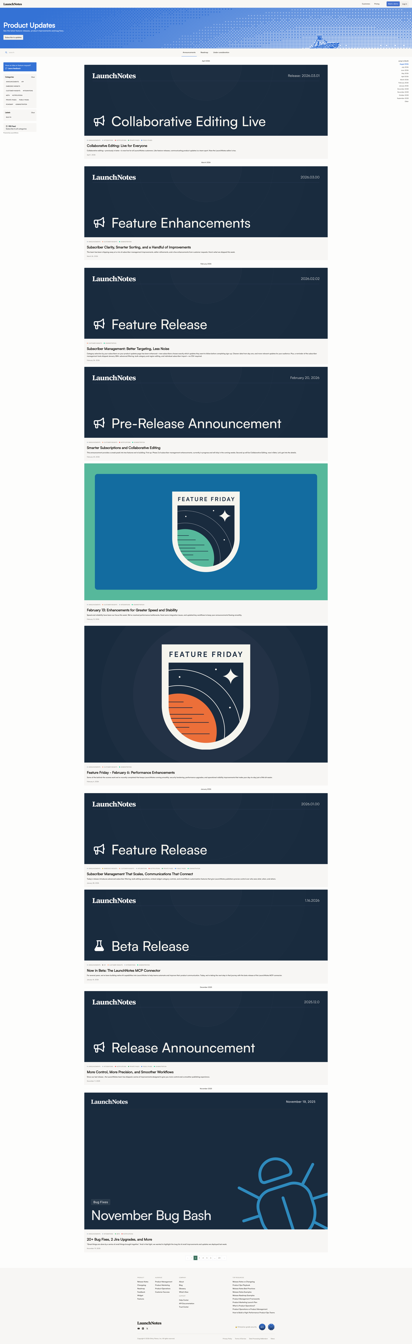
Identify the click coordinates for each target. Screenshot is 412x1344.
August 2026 (404, 64)
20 (219, 1258)
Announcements (189, 52)
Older (407, 101)
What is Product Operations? (244, 1306)
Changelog (141, 1285)
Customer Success (162, 1292)
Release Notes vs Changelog (244, 1282)
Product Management (163, 1282)
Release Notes (142, 1282)
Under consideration (221, 52)
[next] (224, 1258)
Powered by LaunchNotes (10, 133)
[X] (147, 1328)
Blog (181, 1285)
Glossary (182, 1288)
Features (140, 1299)
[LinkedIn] (143, 1328)
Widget (140, 1295)
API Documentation (186, 1303)
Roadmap (204, 52)
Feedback (141, 1292)
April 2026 (405, 76)
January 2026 (404, 86)
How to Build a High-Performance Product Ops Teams (254, 1312)
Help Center (184, 1300)
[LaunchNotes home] (149, 1322)
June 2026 (405, 70)
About (181, 1282)
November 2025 (403, 92)
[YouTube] (138, 1328)
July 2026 (405, 67)
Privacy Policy (227, 1338)
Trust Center (184, 1307)
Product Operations (162, 1288)
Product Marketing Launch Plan (245, 1302)
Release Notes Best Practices (244, 1288)
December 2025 (403, 89)
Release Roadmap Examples (243, 1295)
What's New (183, 1292)
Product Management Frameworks (246, 1299)
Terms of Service (240, 1338)
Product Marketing (162, 1285)
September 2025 (403, 98)
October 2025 (404, 95)
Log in (404, 4)
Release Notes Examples (242, 1292)
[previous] (187, 1258)
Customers (366, 4)
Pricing (376, 4)
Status (273, 1338)
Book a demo (393, 4)
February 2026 (403, 83)
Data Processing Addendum (258, 1338)
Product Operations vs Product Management (250, 1309)
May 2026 (405, 73)
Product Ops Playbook (241, 1285)
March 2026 (404, 79)
